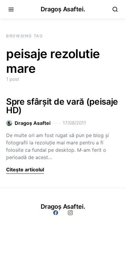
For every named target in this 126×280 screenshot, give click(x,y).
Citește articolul (25, 169)
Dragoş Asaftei (32, 123)
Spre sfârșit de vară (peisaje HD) (62, 105)
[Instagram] (70, 212)
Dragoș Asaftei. (63, 9)
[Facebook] (55, 212)
